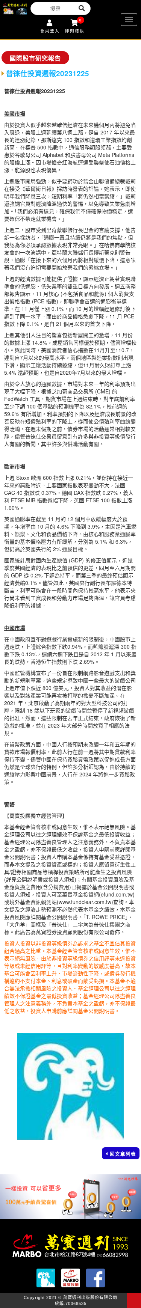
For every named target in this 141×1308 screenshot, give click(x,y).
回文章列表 (123, 1153)
